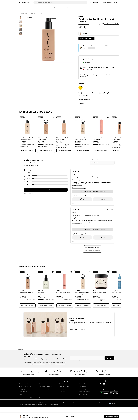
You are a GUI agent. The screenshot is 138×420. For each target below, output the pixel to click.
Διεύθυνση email (74, 355)
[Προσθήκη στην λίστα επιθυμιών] (34, 117)
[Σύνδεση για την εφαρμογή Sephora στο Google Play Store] (104, 392)
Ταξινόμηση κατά (94, 159)
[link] (46, 190)
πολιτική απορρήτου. (60, 364)
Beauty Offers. (40, 397)
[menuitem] (94, 2)
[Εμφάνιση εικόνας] (20, 17)
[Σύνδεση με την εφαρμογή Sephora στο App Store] (114, 392)
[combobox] (102, 163)
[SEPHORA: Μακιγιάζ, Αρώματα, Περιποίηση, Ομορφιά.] (25, 2)
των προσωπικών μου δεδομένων (37, 364)
